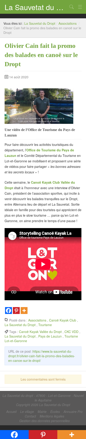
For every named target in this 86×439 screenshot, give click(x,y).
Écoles (55, 411)
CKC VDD (71, 331)
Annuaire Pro (73, 411)
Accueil (11, 411)
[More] (24, 310)
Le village (27, 411)
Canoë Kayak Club (62, 320)
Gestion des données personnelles (44, 420)
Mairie (42, 411)
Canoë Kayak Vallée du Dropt (40, 331)
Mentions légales (52, 416)
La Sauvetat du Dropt (36, 7)
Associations (67, 23)
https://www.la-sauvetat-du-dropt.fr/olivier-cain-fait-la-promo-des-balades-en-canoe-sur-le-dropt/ (41, 356)
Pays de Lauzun (50, 336)
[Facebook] (8, 310)
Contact (30, 416)
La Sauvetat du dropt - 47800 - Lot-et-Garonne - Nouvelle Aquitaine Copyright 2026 (43, 400)
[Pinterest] (16, 310)
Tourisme (45, 324)
